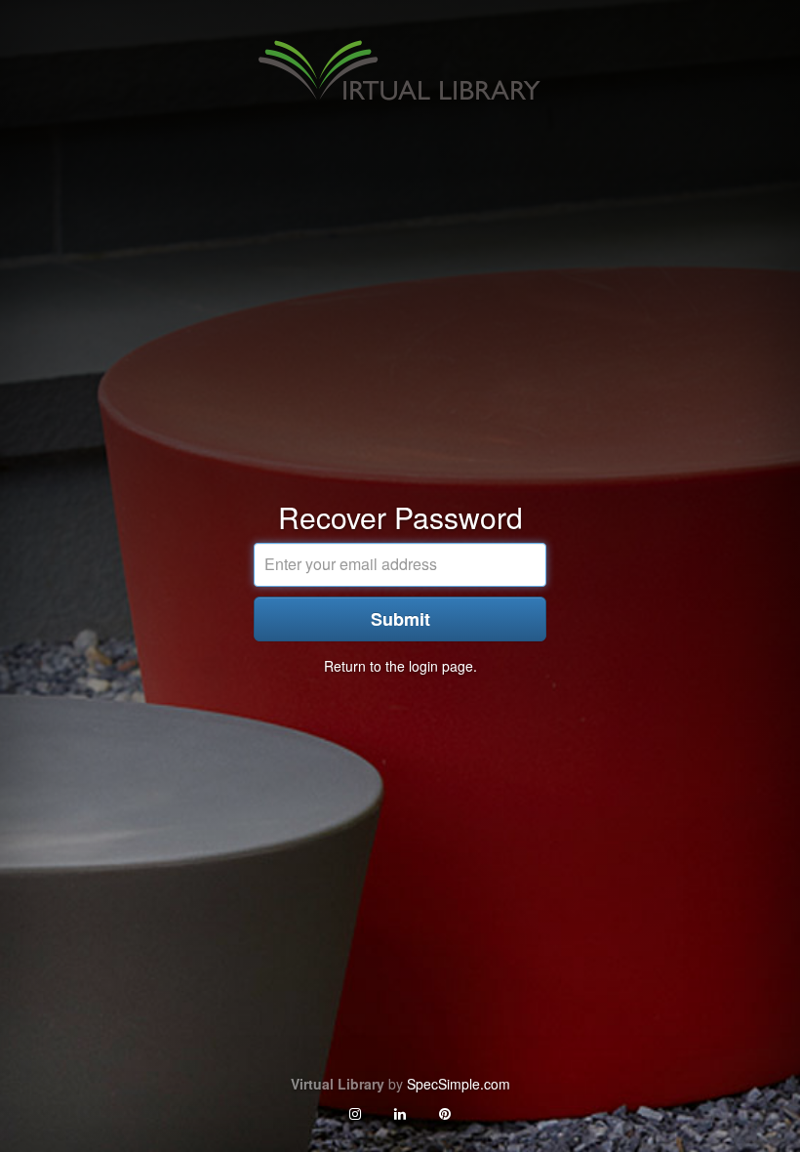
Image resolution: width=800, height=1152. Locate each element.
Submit (400, 619)
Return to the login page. (400, 666)
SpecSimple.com (458, 1083)
